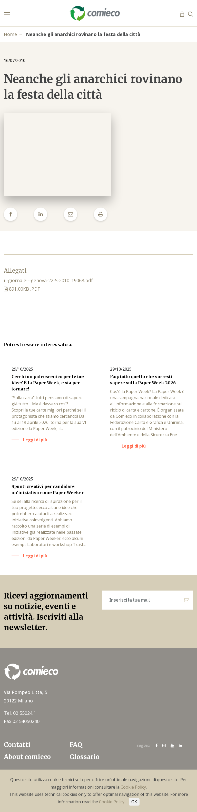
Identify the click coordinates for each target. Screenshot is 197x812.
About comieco (27, 757)
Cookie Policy (133, 787)
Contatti (17, 745)
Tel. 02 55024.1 (20, 713)
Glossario (85, 757)
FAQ (76, 745)
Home (10, 34)
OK (134, 802)
